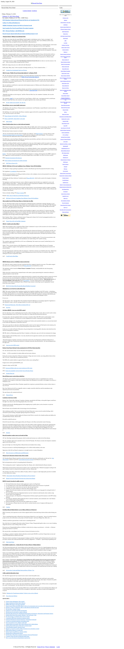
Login (58, 647)
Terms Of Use (41, 647)
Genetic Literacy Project (65, 47)
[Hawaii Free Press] (36, 3)
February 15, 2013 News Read (11, 16)
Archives (34, 10)
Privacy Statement (50, 647)
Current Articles (27, 10)
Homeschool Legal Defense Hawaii (65, 116)
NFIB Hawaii (65, 162)
